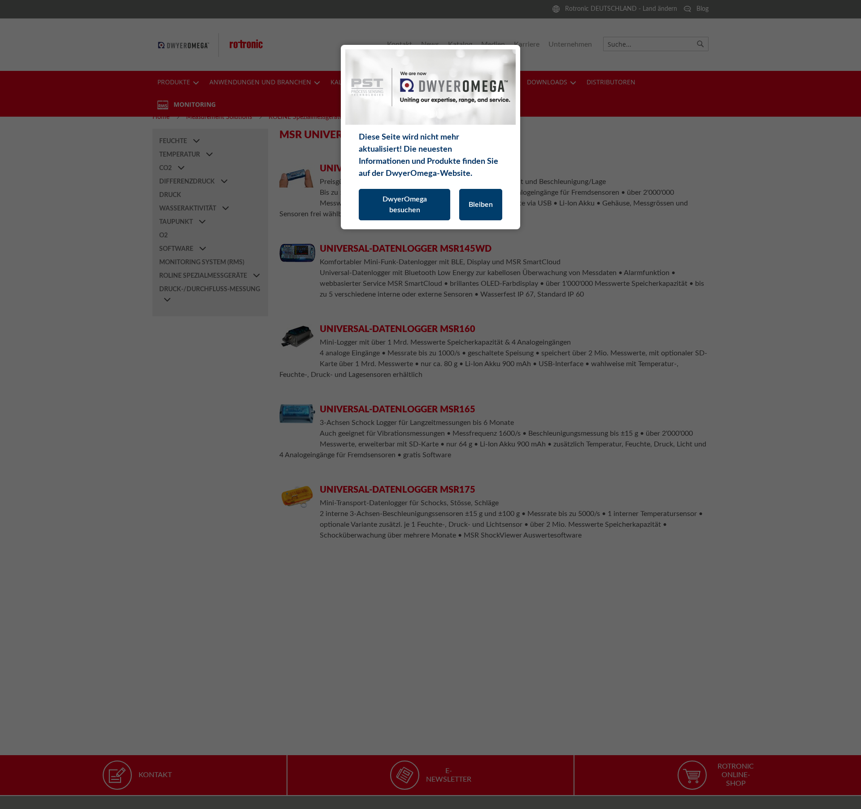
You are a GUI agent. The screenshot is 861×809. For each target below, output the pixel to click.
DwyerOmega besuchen (405, 205)
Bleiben (481, 204)
